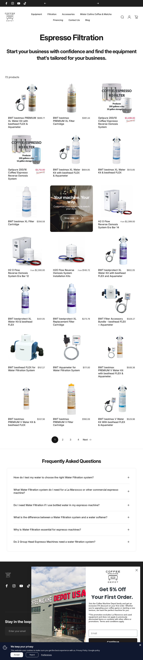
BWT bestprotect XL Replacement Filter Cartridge (64, 321)
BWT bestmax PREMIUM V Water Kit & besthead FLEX (21, 421)
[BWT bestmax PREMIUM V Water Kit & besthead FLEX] (26, 399)
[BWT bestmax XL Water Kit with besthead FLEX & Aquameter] (71, 150)
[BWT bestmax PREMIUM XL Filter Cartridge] (71, 98)
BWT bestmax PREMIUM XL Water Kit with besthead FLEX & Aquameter (22, 122)
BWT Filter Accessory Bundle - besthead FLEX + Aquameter (112, 321)
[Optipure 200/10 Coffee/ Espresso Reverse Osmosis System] (116, 98)
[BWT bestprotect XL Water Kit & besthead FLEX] (26, 299)
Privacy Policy (82, 650)
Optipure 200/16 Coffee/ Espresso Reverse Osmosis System (18, 174)
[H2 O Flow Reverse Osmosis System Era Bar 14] (116, 201)
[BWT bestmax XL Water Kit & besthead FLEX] (116, 150)
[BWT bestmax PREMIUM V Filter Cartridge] (71, 399)
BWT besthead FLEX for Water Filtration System (21, 369)
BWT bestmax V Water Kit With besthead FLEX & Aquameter (111, 421)
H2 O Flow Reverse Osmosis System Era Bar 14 (108, 224)
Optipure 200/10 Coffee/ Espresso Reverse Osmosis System (108, 122)
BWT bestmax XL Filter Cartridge (21, 223)
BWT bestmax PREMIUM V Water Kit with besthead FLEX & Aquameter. (110, 372)
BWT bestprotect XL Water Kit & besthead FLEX (20, 321)
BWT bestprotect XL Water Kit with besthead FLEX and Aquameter (112, 273)
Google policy (94, 650)
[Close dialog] (136, 570)
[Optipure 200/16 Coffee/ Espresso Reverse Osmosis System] (26, 150)
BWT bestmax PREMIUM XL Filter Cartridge (64, 120)
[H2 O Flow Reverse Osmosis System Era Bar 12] (26, 250)
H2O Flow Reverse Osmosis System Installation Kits (63, 273)
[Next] (98, 3)
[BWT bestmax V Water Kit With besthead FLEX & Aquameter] (116, 399)
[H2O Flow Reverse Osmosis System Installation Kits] (71, 250)
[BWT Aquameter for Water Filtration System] (71, 347)
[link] (71, 218)
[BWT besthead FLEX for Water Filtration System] (26, 347)
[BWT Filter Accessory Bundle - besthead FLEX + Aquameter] (116, 299)
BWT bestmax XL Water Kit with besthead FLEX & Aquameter (66, 172)
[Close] (140, 645)
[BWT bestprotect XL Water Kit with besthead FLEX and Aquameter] (116, 250)
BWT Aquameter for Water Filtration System (66, 369)
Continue (113, 642)
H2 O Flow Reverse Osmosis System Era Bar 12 (18, 273)
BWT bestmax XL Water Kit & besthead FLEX (111, 171)
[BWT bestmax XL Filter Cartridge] (26, 201)
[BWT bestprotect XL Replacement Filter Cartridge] (71, 299)
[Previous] (45, 3)
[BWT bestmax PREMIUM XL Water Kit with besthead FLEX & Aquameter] (26, 98)
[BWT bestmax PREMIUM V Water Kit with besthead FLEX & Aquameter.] (116, 347)
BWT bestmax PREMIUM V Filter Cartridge (63, 421)
